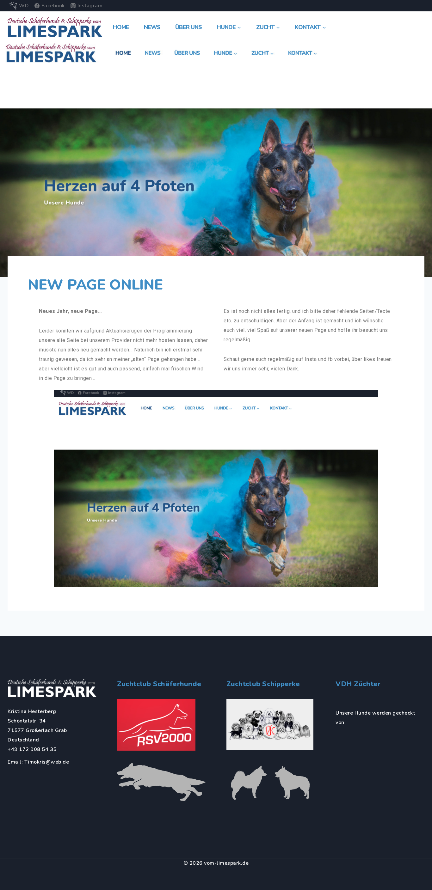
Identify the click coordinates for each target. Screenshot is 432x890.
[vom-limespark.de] (55, 27)
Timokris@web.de (46, 762)
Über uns (188, 27)
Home (121, 27)
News (152, 27)
